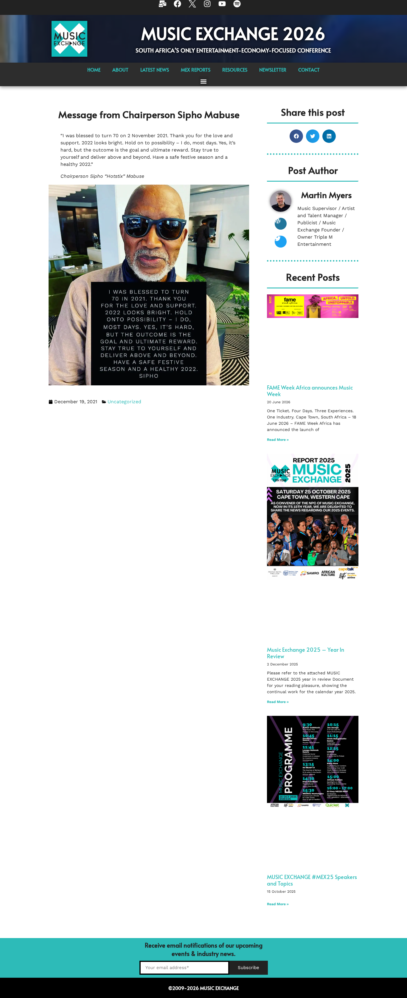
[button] (204, 81)
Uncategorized (124, 401)
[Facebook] (181, 7)
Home (93, 69)
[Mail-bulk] (166, 7)
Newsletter (272, 69)
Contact (309, 69)
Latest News (154, 69)
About (120, 69)
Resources (234, 69)
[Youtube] (225, 7)
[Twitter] (281, 242)
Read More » (278, 440)
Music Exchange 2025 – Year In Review (305, 653)
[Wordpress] (281, 224)
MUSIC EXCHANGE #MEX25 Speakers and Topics (312, 880)
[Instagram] (211, 7)
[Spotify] (240, 7)
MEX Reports (195, 69)
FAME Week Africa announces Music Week (310, 391)
